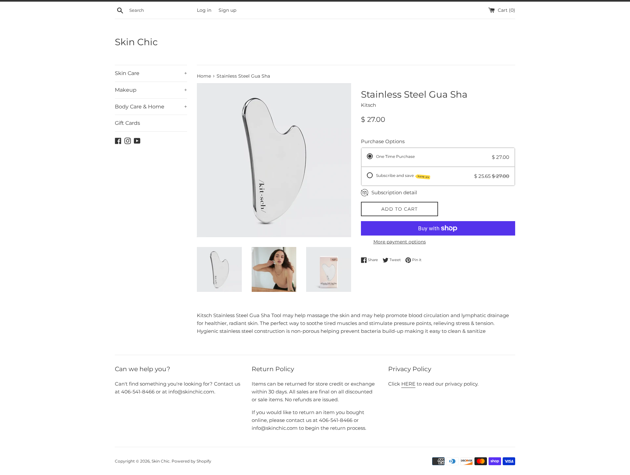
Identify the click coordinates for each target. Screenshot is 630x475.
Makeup (151, 90)
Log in (204, 10)
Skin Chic (136, 42)
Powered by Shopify (191, 461)
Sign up (227, 10)
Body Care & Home (151, 107)
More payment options (399, 242)
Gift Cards (127, 123)
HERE (408, 384)
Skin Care (151, 73)
